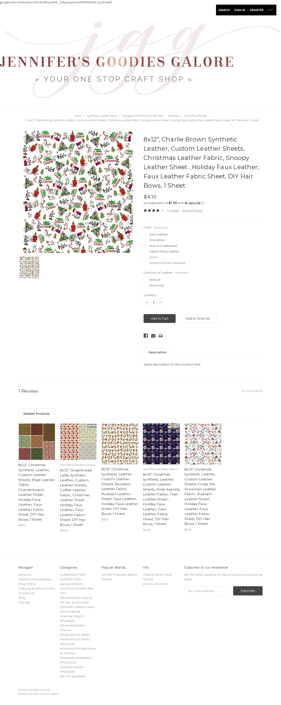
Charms (66, 630)
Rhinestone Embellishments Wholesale (72, 667)
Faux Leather (158, 234)
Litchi (153, 257)
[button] (203, 203)
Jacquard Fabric (71, 584)
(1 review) (173, 210)
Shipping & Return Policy (36, 588)
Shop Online (27, 584)
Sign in (239, 10)
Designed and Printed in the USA (142, 115)
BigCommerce (41, 689)
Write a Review (192, 210)
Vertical (154, 280)
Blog (21, 598)
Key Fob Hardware (72, 676)
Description (157, 352)
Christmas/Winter (195, 115)
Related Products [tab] (36, 414)
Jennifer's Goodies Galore (119, 575)
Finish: (155, 227)
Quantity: (150, 295)
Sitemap (24, 602)
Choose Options (37, 445)
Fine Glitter (157, 240)
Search (224, 10)
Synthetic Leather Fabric (102, 115)
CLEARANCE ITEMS (73, 575)
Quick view (37, 438)
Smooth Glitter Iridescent (167, 263)
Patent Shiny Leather (164, 251)
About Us (24, 575)
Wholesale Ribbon (73, 625)
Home (78, 115)
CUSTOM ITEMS (70, 579)
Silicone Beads (70, 611)
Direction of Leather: (166, 272)
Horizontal (156, 285)
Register (256, 10)
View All (106, 579)
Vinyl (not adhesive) (163, 246)
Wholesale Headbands (76, 658)
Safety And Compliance (34, 579)
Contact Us (26, 593)
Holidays (173, 115)
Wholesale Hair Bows (75, 635)
